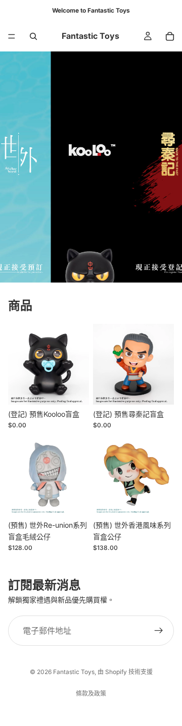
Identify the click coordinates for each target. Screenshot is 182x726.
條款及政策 (91, 693)
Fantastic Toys (74, 672)
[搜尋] (33, 36)
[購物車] (170, 36)
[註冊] (158, 631)
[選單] (11, 36)
